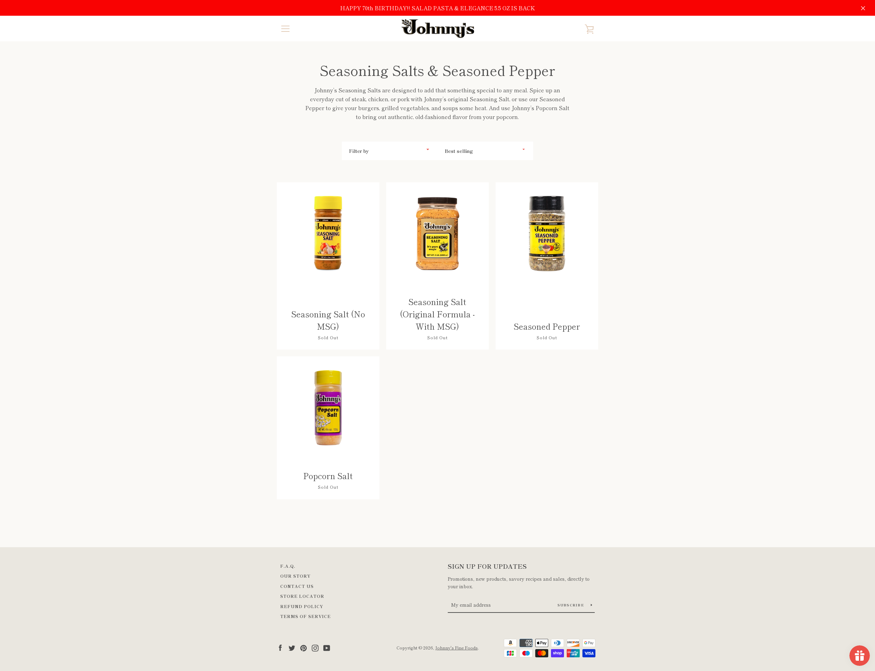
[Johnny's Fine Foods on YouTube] (326, 647)
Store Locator (302, 596)
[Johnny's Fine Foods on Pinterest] (303, 647)
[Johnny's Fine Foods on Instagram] (315, 647)
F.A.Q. (287, 566)
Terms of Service (305, 616)
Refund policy (301, 606)
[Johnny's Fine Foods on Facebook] (280, 647)
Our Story (295, 576)
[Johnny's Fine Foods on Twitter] (291, 647)
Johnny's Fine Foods (456, 647)
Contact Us (297, 586)
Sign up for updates (487, 566)
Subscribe (571, 604)
